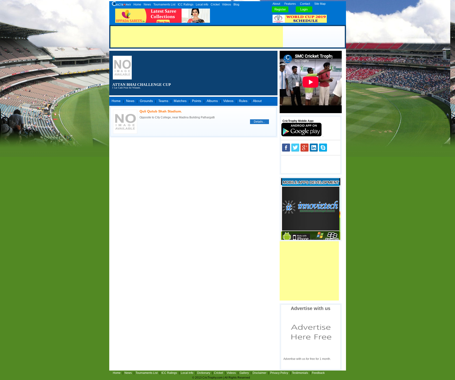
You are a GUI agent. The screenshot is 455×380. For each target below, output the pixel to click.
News (147, 4)
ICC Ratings (185, 4)
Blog (236, 4)
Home (137, 4)
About (276, 3)
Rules (243, 101)
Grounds (146, 101)
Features (290, 3)
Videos (226, 4)
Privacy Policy (279, 373)
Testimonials (300, 373)
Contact (305, 3)
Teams (163, 101)
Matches (180, 101)
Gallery (244, 373)
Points (196, 101)
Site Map (320, 3)
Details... (259, 121)
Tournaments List (164, 4)
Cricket (215, 4)
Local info (202, 4)
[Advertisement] (196, 36)
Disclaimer (259, 373)
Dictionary (203, 373)
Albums (212, 101)
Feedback (318, 373)
